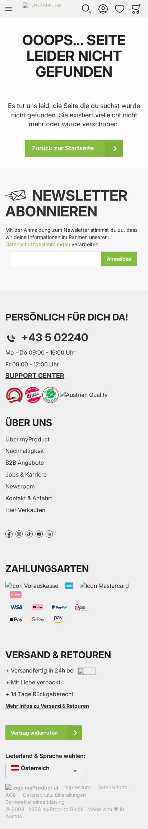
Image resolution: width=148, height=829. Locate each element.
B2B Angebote (24, 462)
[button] (86, 9)
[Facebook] (9, 533)
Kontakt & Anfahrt (28, 498)
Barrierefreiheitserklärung (35, 802)
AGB (10, 795)
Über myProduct (27, 439)
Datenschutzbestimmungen (37, 244)
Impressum (77, 787)
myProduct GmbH (63, 809)
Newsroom (20, 486)
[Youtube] (39, 533)
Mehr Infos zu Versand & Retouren (47, 706)
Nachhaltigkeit (24, 450)
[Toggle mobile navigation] (8, 9)
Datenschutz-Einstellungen (54, 795)
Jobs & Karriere (26, 474)
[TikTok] (29, 533)
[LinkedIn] (49, 533)
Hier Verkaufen (25, 510)
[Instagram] (19, 533)
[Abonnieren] (119, 259)
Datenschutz (112, 787)
